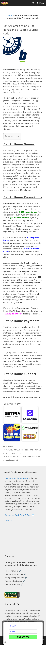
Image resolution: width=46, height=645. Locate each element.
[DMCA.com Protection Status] (23, 548)
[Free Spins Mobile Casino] (4, 3)
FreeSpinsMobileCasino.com (16, 478)
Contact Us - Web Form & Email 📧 (19, 515)
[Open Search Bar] (33, 3)
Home (9, 15)
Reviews (10, 446)
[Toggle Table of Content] (16, 136)
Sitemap (8, 520)
